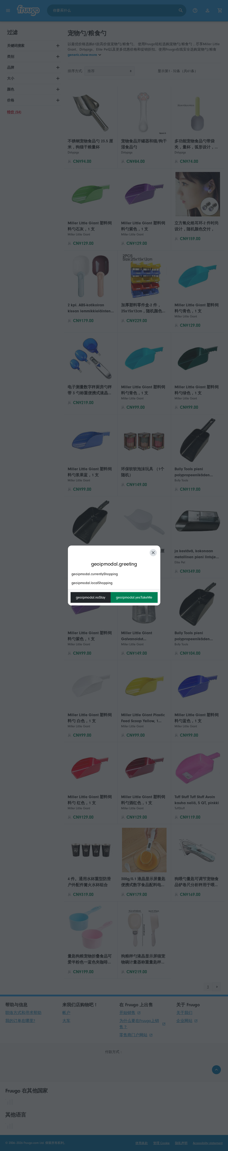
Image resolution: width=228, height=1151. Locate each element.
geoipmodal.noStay (90, 597)
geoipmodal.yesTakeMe (134, 597)
